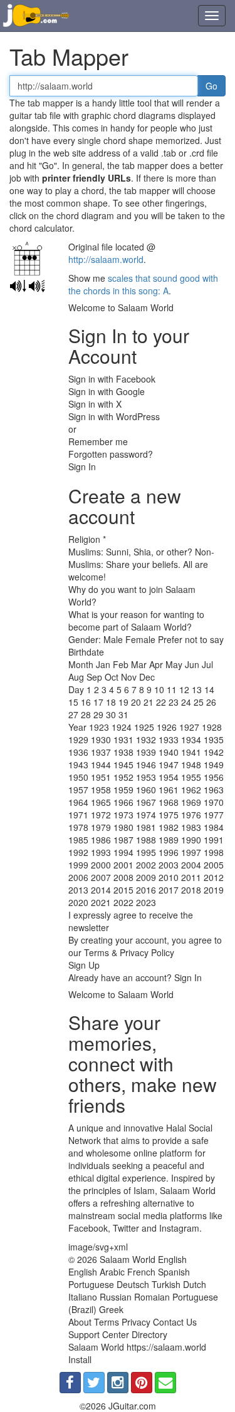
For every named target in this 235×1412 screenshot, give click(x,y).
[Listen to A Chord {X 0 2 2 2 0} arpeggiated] (36, 286)
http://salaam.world (106, 259)
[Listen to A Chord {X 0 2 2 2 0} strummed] (17, 286)
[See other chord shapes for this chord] (29, 260)
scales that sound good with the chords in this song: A (143, 284)
